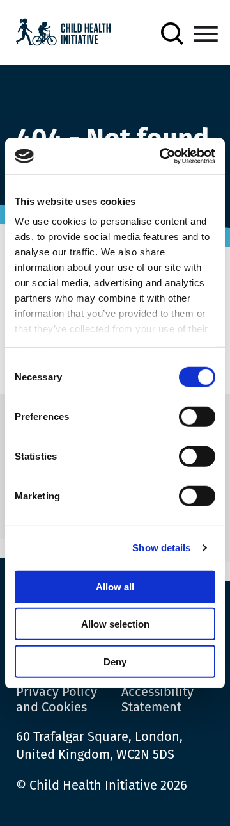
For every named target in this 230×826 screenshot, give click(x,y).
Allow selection (115, 624)
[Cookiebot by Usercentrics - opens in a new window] (162, 156)
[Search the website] (172, 33)
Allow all (115, 586)
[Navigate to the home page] (63, 33)
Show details (161, 547)
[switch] (197, 419)
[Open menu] (206, 34)
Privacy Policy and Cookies (56, 699)
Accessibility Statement (157, 699)
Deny (114, 661)
